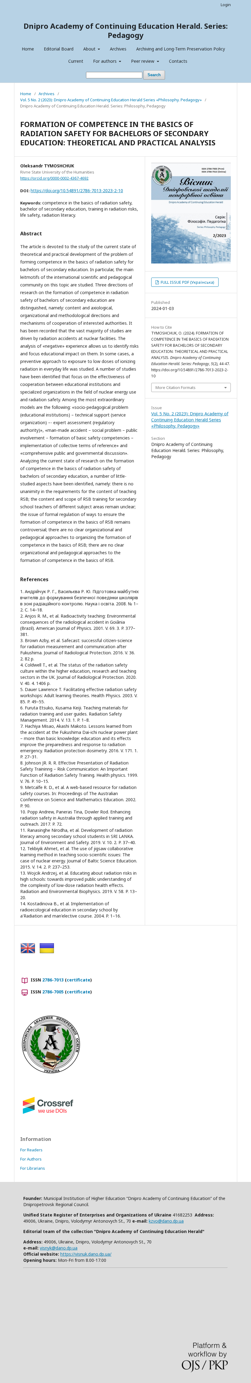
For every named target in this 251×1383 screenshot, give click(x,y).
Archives (118, 49)
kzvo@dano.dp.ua (166, 1221)
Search (154, 75)
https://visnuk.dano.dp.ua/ (85, 1254)
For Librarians (32, 1168)
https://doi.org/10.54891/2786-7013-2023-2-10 (77, 190)
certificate (78, 980)
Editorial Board (58, 49)
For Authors (31, 1159)
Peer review (143, 61)
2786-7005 (53, 992)
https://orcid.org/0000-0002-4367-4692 (54, 178)
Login (226, 4)
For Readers (31, 1150)
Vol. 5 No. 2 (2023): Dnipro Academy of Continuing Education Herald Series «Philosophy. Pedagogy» (111, 100)
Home (28, 49)
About (90, 49)
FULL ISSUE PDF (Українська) (187, 282)
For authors (105, 61)
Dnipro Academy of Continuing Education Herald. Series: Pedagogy (126, 30)
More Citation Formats (175, 387)
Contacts (178, 61)
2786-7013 (53, 980)
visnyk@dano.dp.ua (58, 1248)
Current (75, 61)
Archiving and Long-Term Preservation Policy (180, 49)
